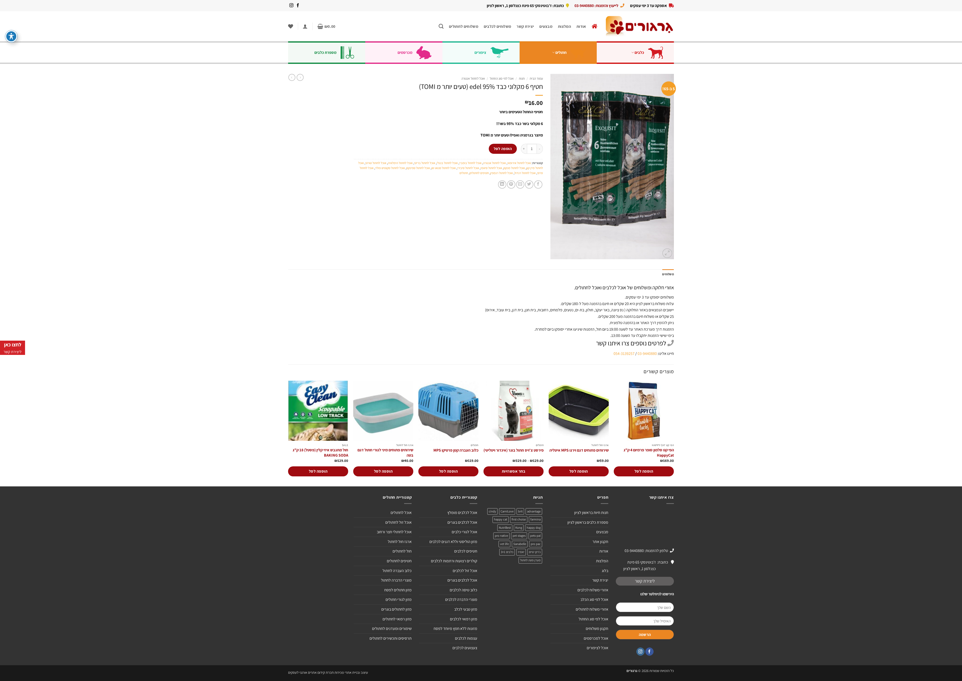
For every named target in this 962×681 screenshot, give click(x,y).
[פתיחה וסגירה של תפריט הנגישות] (11, 36)
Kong (518, 527)
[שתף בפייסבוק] (538, 184)
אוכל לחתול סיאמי (491, 168)
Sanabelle (519, 544)
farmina (535, 519)
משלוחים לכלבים (497, 26)
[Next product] (300, 77)
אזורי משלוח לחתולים (592, 609)
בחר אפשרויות (514, 471)
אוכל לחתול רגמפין (501, 173)
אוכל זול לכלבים (465, 570)
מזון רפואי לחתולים (397, 619)
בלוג (605, 570)
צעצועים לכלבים (464, 647)
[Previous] (673, 433)
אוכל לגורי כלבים (464, 531)
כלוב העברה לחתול (397, 570)
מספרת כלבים (325, 52)
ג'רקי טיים (535, 552)
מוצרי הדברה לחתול (396, 580)
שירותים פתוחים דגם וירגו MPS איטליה (579, 450)
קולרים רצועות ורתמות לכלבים (454, 561)
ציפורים (480, 52)
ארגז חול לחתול (400, 541)
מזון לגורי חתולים (399, 599)
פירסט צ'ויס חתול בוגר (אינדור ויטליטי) (514, 450)
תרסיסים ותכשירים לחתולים (391, 638)
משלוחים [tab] (668, 274)
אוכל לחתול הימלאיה (400, 163)
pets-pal (535, 535)
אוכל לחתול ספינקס (418, 168)
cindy (492, 511)
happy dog (534, 527)
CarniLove (507, 511)
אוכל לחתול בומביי (470, 163)
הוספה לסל (503, 148)
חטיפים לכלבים (465, 551)
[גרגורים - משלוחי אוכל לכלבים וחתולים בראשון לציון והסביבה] (639, 26)
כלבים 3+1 (507, 552)
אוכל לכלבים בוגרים (462, 522)
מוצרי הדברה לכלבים (461, 599)
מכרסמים (405, 52)
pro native (501, 535)
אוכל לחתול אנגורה (473, 78)
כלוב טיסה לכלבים (463, 590)
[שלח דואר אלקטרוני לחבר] (520, 184)
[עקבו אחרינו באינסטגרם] (291, 5)
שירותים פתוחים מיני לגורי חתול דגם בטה (385, 453)
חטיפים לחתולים (479, 173)
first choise (519, 519)
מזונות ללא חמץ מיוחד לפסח (455, 628)
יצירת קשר (525, 26)
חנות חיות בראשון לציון (591, 512)
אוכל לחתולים (401, 512)
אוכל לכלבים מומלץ (462, 512)
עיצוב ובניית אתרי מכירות (351, 672)
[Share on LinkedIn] (502, 184)
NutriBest (505, 527)
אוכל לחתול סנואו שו (443, 168)
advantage (534, 511)
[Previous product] (291, 77)
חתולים (561, 52)
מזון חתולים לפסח (398, 590)
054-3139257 (624, 353)
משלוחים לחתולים (463, 26)
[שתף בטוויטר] (529, 184)
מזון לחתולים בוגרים (396, 609)
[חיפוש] (441, 26)
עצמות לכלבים (466, 638)
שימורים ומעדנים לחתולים (392, 628)
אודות (581, 26)
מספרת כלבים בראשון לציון (587, 522)
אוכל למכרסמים (596, 638)
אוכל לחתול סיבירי (468, 168)
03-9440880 (647, 353)
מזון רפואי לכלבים (463, 619)
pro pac (536, 544)
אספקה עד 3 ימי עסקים (648, 5)
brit (520, 511)
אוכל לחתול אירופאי (519, 163)
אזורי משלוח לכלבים (592, 590)
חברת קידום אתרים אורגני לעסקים (311, 672)
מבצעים (545, 26)
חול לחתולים (402, 551)
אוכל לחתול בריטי (424, 163)
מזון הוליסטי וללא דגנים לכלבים (453, 541)
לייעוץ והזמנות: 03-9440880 (596, 5)
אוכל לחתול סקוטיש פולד (390, 168)
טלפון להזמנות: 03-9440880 (646, 550)
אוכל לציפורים (597, 647)
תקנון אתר (600, 541)
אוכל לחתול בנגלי (447, 163)
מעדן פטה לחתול (530, 560)
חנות (522, 78)
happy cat (500, 519)
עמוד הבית (536, 78)
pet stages (519, 535)
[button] (326, 26)
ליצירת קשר (645, 581)
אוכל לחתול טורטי (375, 163)
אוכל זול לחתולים (398, 522)
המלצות (564, 26)
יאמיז (521, 552)
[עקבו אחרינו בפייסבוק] (298, 5)
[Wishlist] (290, 26)
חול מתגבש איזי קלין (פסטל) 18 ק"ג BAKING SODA (320, 453)
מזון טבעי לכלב (465, 609)
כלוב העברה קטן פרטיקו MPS (455, 450)
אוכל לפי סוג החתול (502, 78)
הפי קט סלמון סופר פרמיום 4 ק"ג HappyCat (649, 453)
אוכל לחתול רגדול (525, 173)
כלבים (639, 52)
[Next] (288, 433)
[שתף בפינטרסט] (511, 184)
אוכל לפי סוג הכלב (594, 599)
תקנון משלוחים (597, 628)
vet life (504, 544)
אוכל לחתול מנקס (514, 168)
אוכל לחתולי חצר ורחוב (394, 531)
